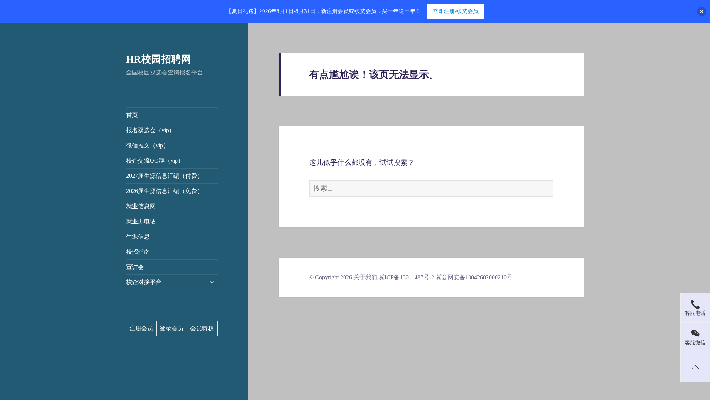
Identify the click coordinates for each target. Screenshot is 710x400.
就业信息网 (141, 206)
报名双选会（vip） (150, 130)
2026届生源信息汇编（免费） (164, 191)
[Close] (701, 11)
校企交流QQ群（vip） (155, 160)
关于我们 (365, 277)
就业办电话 (141, 221)
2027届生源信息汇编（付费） (164, 176)
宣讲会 (135, 267)
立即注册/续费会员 (456, 11)
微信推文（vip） (147, 145)
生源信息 (138, 236)
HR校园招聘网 (158, 59)
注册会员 (141, 328)
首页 (132, 115)
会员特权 (202, 328)
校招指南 (138, 252)
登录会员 (171, 328)
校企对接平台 (144, 282)
